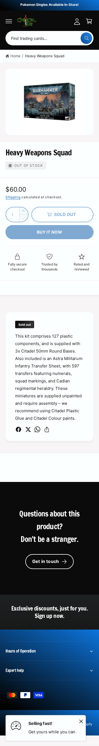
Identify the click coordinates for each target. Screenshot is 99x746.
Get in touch (45, 561)
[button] (9, 21)
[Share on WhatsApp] (37, 429)
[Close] (81, 721)
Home (15, 56)
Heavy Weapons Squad (44, 56)
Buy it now (49, 232)
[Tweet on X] (28, 429)
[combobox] (50, 38)
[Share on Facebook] (18, 429)
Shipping (13, 197)
